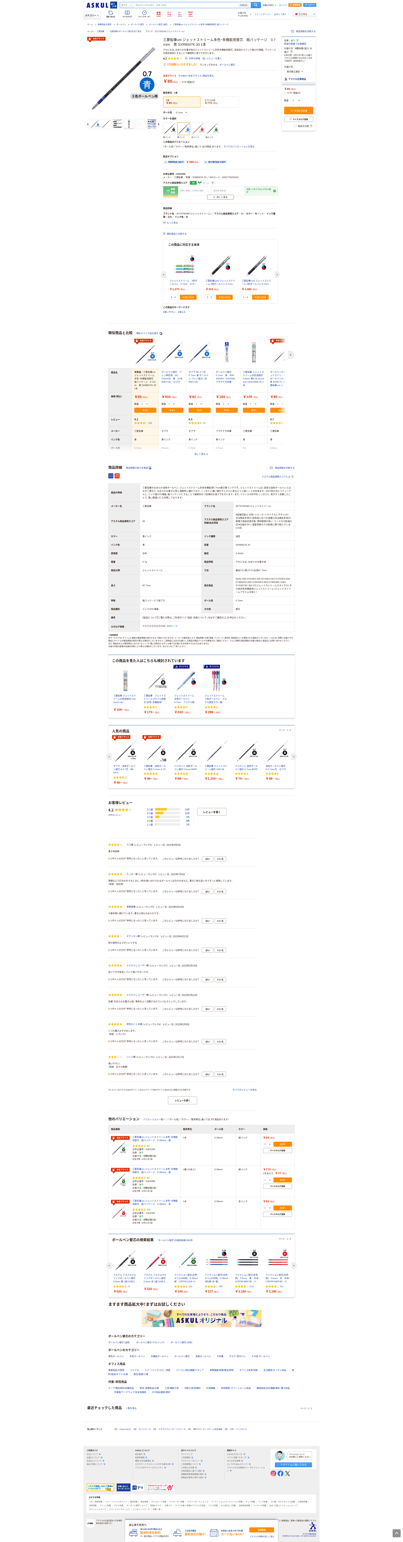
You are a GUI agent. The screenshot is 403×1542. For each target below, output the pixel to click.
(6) (148, 1145)
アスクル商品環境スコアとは (276, 476)
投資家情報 (140, 1458)
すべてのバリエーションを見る (239, 146)
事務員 (130, 906)
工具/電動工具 (172, 1388)
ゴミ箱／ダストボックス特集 (282, 1502)
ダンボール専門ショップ (136, 1506)
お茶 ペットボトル (238, 1429)
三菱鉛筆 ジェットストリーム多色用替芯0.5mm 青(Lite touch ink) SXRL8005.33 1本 (253, 378)
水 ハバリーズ (145, 1429)
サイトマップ (186, 1454)
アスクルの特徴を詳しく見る (262, 1537)
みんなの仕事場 (233, 1461)
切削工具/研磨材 (192, 1388)
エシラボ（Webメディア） (237, 1464)
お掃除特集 (302, 1502)
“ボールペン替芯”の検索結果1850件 (175, 1240)
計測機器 (210, 1388)
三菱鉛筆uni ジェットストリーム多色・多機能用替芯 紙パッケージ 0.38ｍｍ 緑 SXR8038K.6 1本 (155, 1139)
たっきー (131, 874)
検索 (256, 5)
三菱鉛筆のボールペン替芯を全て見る (125, 31)
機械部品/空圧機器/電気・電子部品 (273, 1388)
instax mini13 (125, 1429)
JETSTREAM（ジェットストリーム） (170, 31)
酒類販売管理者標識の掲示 (192, 1474)
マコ (129, 844)
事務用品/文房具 (104, 24)
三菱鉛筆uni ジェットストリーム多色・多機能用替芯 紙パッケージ (200, 24)
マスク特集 (213, 1506)
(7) (129, 1286)
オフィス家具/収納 (248, 1370)
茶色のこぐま (133, 1024)
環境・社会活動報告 (143, 1461)
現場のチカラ (156, 1506)
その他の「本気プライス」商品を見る (196, 75)
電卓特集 (134, 1502)
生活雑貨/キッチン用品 (275, 1370)
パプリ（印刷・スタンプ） (237, 1458)
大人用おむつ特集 (228, 1506)
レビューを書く (214, 58)
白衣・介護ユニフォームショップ (283, 1506)
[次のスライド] (159, 124)
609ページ (172, 626)
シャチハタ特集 (259, 1506)
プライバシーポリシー (190, 1461)
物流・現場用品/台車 (149, 1388)
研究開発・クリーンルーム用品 (236, 1388)
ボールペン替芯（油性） (158, 24)
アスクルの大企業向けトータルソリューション (246, 1469)
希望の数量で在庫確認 (295, 44)
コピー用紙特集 (95, 1502)
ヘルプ (284, 5)
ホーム (90, 24)
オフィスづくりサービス (119, 1509)
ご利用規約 (185, 1458)
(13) (286, 423)
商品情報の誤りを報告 (137, 468)
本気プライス (98, 39)
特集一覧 (156, 1509)
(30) (150, 423)
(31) (148, 1209)
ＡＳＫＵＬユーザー (136, 965)
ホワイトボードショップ (197, 1502)
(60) (221, 1286)
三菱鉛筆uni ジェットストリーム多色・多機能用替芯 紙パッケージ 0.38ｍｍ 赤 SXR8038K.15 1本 (155, 1202)
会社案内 (139, 1454)
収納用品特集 (244, 1506)
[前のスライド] (88, 124)
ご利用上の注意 (187, 1468)
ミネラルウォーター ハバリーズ (172, 1429)
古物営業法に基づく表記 (191, 1471)
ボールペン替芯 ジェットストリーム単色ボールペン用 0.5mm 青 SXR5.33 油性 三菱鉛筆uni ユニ (280, 378)
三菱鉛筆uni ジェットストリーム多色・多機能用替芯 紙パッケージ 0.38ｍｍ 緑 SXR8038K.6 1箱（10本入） (155, 1171)
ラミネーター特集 (176, 1502)
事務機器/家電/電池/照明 (222, 1370)
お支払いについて (94, 1461)
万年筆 (220, 1356)
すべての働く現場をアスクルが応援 (190, 1506)
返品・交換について (95, 1464)
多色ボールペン (137, 1356)
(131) (252, 1286)
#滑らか (182, 312)
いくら (130, 1057)
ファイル (134, 1370)
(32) (190, 1286)
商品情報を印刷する (305, 31)
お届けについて (93, 1458)
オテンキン (132, 936)
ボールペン (121, 24)
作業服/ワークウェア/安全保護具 (130, 1392)
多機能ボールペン (159, 1356)
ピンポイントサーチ (141, 1509)
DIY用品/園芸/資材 (161, 1392)
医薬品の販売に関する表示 (192, 1478)
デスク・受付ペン (237, 1356)
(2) (204, 423)
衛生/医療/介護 (141, 1374)
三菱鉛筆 (100, 31)
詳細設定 (243, 5)
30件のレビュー (115, 815)
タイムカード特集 (158, 1502)
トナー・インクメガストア (116, 1502)
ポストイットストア (97, 1509)
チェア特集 (250, 1502)
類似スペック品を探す (147, 333)
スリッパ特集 (105, 1506)
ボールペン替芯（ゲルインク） (150, 1342)
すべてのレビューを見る (245, 1089)
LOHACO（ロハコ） (235, 1454)
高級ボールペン (203, 1356)
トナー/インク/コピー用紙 (157, 1370)
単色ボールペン (116, 1356)
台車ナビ (168, 1506)
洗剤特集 (93, 1506)
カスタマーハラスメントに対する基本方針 (153, 1464)
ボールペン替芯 (137, 24)
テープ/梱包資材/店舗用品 (121, 1388)
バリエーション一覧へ (154, 1119)
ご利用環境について (189, 1464)
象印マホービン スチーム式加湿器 (207, 1429)
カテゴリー (90, 15)
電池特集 (144, 1502)
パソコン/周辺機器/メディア (190, 1370)
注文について (92, 1454)
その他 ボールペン (261, 1356)
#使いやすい (169, 312)
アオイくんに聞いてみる (294, 1464)
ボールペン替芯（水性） (182, 1342)
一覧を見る (131, 1408)
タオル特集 (118, 1506)
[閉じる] (278, 1520)
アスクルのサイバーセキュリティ (149, 1468)
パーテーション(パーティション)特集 (227, 1502)
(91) (282, 1286)
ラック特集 (262, 1502)
